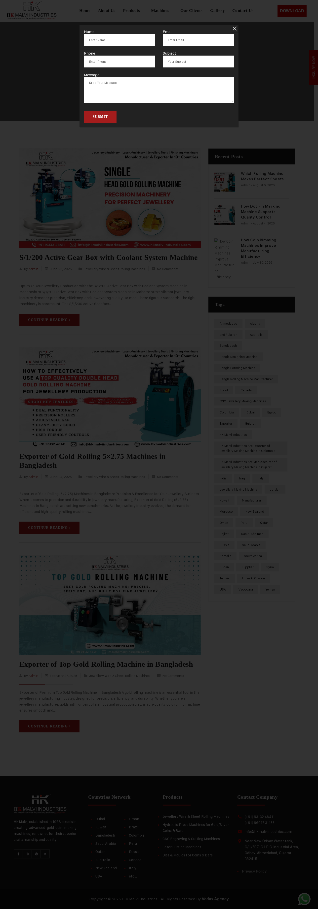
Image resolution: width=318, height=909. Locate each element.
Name (89, 31)
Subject (169, 53)
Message (91, 74)
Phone (89, 53)
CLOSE (234, 28)
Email (168, 31)
